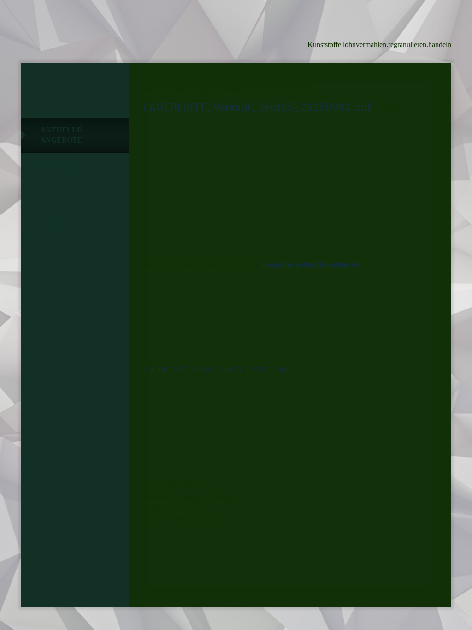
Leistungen (64, 105)
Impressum (63, 223)
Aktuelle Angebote (61, 135)
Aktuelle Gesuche (61, 169)
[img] (71, 30)
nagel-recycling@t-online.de (311, 265)
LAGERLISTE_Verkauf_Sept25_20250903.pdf (257, 107)
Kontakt (58, 199)
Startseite (63, 81)
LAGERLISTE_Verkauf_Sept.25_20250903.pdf (214, 370)
